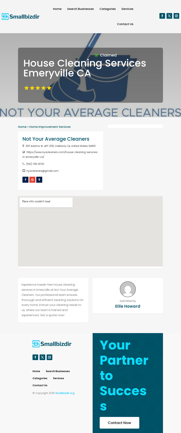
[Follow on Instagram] (176, 16)
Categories (108, 9)
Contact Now (119, 422)
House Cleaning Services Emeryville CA (84, 68)
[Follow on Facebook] (162, 16)
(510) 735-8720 (35, 164)
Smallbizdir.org (64, 393)
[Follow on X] (169, 16)
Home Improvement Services (50, 127)
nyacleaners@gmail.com (43, 171)
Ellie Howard (127, 306)
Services (127, 9)
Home (57, 9)
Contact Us (125, 24)
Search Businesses (80, 9)
